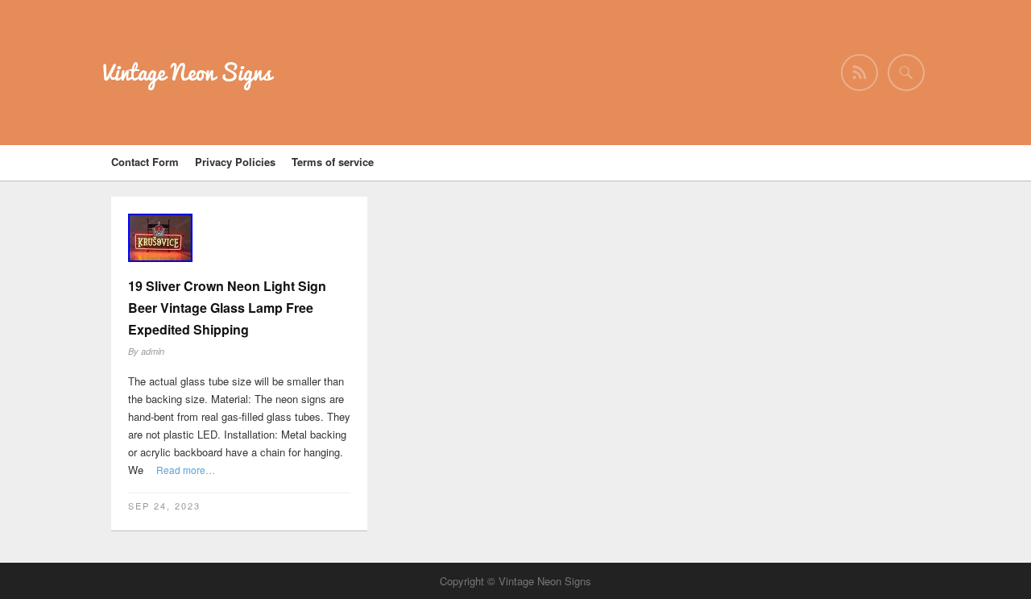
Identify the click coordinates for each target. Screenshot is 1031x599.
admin (152, 351)
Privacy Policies (235, 161)
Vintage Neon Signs (187, 72)
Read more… (185, 469)
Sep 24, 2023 (164, 505)
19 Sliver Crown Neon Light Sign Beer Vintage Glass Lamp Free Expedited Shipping (227, 308)
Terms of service (333, 161)
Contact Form (145, 161)
